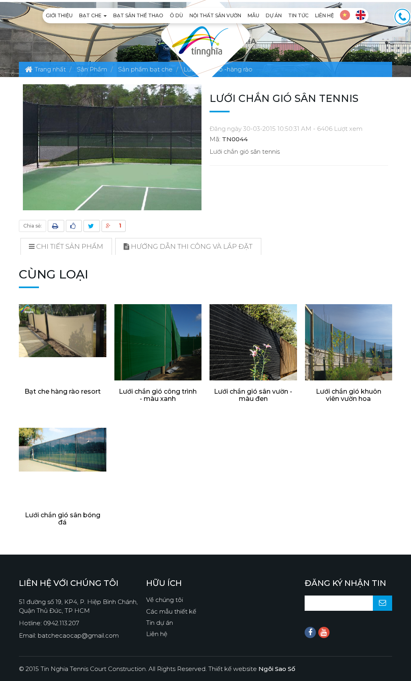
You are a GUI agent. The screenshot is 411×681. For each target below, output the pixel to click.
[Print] (56, 226)
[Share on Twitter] (91, 226)
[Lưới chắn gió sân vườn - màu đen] (253, 348)
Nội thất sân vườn (215, 15)
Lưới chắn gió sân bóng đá (62, 518)
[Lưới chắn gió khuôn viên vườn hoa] (349, 348)
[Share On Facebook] (74, 226)
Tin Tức (298, 15)
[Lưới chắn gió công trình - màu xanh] (158, 348)
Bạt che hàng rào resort (62, 391)
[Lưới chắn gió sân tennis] (112, 146)
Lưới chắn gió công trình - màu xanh (158, 395)
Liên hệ (324, 15)
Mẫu (253, 15)
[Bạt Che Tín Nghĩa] (200, 41)
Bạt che (91, 15)
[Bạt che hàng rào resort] (62, 330)
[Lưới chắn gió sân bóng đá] (62, 450)
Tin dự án (159, 622)
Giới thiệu (59, 15)
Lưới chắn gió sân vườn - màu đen (253, 395)
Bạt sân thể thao (138, 15)
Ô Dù (176, 15)
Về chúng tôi (164, 600)
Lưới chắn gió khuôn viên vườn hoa (348, 395)
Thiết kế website (251, 669)
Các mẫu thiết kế (171, 611)
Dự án (274, 15)
